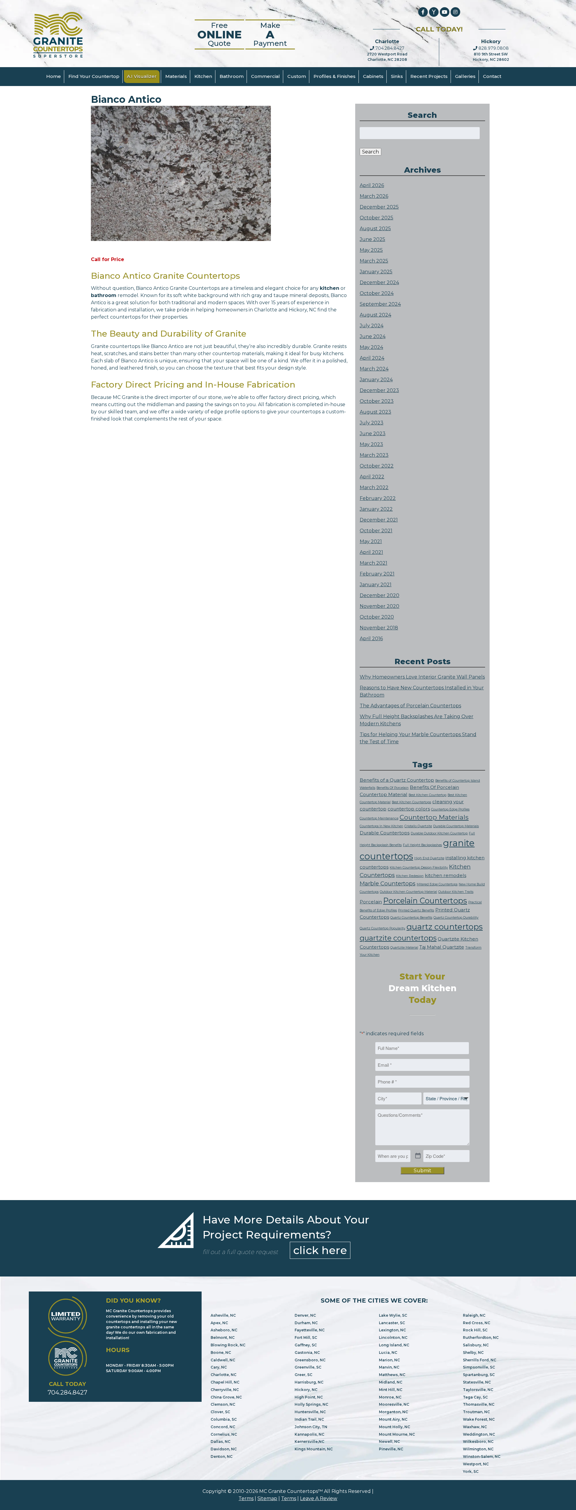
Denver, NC (305, 1315)
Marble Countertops (388, 883)
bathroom (103, 295)
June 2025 (372, 239)
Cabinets (373, 76)
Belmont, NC (223, 1337)
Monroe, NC (390, 1397)
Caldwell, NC (223, 1360)
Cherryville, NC (225, 1389)
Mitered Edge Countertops (437, 884)
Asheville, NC (223, 1315)
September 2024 (380, 304)
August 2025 (375, 228)
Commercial (265, 76)
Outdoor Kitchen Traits (455, 892)
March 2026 (374, 196)
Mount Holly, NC (394, 1427)
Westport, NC (476, 1464)
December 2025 (379, 207)
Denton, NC (221, 1456)
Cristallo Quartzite (418, 826)
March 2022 (374, 487)
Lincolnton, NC (393, 1337)
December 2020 (379, 595)
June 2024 (373, 336)
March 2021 (373, 563)
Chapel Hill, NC (225, 1382)
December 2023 (379, 390)
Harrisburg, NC (309, 1382)
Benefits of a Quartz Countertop (397, 780)
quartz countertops (444, 927)
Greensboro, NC (310, 1360)
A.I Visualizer (142, 76)
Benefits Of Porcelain (392, 788)
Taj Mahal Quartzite (441, 947)
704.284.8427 (389, 48)
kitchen (329, 288)
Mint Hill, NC (390, 1389)
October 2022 (377, 466)
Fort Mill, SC (306, 1337)
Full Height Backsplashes (422, 845)
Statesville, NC (477, 1382)
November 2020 (379, 606)
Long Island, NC (394, 1345)
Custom (296, 76)
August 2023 (375, 412)
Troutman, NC (476, 1412)
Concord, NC (223, 1427)
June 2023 (373, 433)
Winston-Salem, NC (481, 1456)
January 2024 (376, 379)
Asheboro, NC (224, 1330)
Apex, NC (219, 1323)
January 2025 (376, 272)
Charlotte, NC (223, 1374)
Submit (422, 1170)
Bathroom (232, 76)
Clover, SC (220, 1412)
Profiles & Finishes (335, 76)
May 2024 (371, 347)
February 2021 (377, 574)
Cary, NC (219, 1367)
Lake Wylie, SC (393, 1315)
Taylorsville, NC (478, 1389)
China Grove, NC (226, 1397)
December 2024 (379, 282)
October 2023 (377, 401)
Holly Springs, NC (311, 1404)
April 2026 (372, 185)
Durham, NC (306, 1323)
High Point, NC (309, 1397)
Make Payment (270, 34)
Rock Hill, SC (475, 1330)
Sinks (397, 76)
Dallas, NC (220, 1441)
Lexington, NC (392, 1330)
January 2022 (376, 509)
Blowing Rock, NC (228, 1345)
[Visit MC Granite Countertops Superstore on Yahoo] (434, 12)
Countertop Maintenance (379, 818)
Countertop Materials (434, 817)
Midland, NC (390, 1382)
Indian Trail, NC (309, 1419)
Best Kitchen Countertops (411, 802)
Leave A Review (318, 1498)
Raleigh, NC (474, 1315)
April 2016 (371, 638)
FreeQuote (219, 34)
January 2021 (376, 584)
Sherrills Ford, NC (479, 1360)
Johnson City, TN (311, 1427)
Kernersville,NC (309, 1441)
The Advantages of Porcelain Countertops (410, 706)
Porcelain (371, 902)
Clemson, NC (223, 1404)
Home (53, 76)
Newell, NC (389, 1441)
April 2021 (371, 552)
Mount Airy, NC (393, 1419)
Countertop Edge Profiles (450, 809)
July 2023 (371, 423)
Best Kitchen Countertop (427, 795)
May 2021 (371, 541)
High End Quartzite (429, 858)
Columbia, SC (224, 1419)
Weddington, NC (479, 1434)
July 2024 (371, 325)
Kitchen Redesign (410, 876)
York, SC (470, 1471)
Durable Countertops (385, 833)
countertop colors (409, 809)
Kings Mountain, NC (314, 1449)
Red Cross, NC (476, 1323)
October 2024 (377, 293)
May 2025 (371, 250)
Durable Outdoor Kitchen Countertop (439, 833)
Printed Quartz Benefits (416, 910)
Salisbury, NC (476, 1345)
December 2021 (379, 520)
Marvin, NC (389, 1367)
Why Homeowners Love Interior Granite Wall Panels (422, 677)
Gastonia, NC (307, 1352)
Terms (246, 1498)
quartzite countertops (398, 938)
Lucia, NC (388, 1352)
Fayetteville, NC (310, 1330)
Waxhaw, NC (475, 1427)
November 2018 (379, 628)
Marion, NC (389, 1360)
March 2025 (374, 261)
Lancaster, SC (392, 1323)
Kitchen (203, 76)
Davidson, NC (224, 1449)
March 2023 (374, 455)
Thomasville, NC (478, 1404)
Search (370, 152)
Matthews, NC (392, 1374)
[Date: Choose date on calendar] (418, 1156)
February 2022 (378, 498)
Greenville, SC (308, 1367)
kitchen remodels (445, 875)
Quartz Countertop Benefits (411, 918)
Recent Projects (429, 76)
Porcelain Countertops (425, 900)
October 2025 (376, 218)
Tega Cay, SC (475, 1397)
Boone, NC (221, 1352)
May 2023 (371, 444)
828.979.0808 (493, 48)
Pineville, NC (391, 1449)
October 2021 (376, 531)
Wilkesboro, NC (478, 1441)
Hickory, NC (306, 1389)
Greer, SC (303, 1374)
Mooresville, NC (394, 1404)
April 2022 (372, 477)
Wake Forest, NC (479, 1419)
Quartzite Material (404, 948)
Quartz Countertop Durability (456, 918)
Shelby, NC (473, 1352)
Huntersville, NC (310, 1412)
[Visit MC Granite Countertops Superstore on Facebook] (423, 12)
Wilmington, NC (478, 1449)
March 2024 (374, 369)
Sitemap (267, 1498)
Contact (492, 76)
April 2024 (372, 358)
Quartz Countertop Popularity (382, 928)
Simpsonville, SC (479, 1367)
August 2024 (375, 315)
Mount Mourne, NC (397, 1434)
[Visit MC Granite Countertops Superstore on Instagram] (455, 12)
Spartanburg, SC (479, 1374)
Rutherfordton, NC (481, 1337)
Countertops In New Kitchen (381, 826)
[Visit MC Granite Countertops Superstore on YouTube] (444, 12)
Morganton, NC (393, 1412)
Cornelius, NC (224, 1434)
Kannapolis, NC (309, 1434)
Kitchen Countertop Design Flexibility (419, 867)
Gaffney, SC (306, 1345)
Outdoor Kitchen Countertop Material (408, 892)
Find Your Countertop (93, 76)
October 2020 (377, 617)
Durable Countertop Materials (456, 826)
